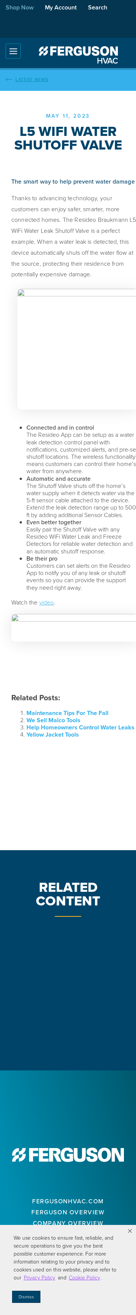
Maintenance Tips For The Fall (67, 713)
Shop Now (20, 7)
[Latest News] (68, 79)
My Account (61, 7)
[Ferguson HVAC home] (68, 1154)
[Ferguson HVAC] (78, 54)
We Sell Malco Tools (53, 720)
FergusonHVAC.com (68, 1201)
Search (97, 7)
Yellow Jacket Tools (52, 734)
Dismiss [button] (26, 1296)
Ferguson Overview (67, 1212)
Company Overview (68, 1223)
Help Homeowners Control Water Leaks (80, 727)
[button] (129, 1231)
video (46, 602)
